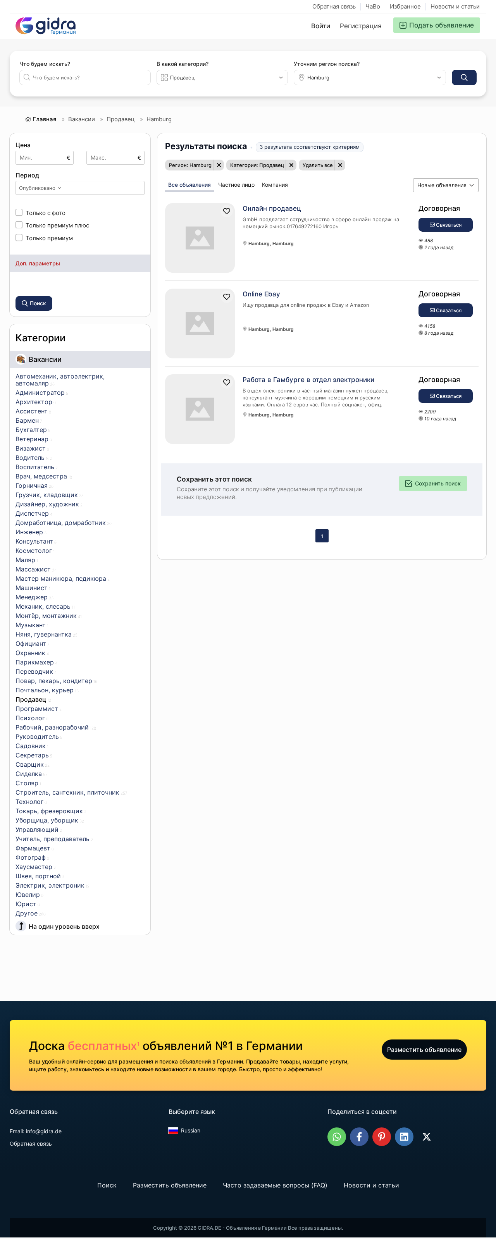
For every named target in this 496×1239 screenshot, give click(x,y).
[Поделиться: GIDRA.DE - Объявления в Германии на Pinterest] (381, 1136)
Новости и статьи (455, 6)
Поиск (107, 1185)
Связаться (448, 225)
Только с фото (45, 212)
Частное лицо (236, 184)
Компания (275, 184)
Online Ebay (261, 294)
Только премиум (49, 237)
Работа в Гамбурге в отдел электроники (308, 379)
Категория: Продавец (257, 165)
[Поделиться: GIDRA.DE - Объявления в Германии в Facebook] (359, 1136)
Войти (320, 26)
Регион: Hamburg (190, 165)
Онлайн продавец (272, 208)
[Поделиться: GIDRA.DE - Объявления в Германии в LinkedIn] (404, 1136)
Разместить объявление (424, 1049)
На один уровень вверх (64, 926)
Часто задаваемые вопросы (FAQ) (275, 1185)
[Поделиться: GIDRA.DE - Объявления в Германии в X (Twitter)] (426, 1136)
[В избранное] (226, 211)
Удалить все (318, 165)
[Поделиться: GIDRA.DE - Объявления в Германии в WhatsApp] (336, 1136)
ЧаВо (372, 6)
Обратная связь (334, 6)
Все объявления (189, 184)
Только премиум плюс (57, 225)
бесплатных (104, 1046)
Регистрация (361, 26)
